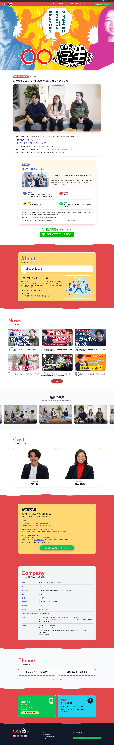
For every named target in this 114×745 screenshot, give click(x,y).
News (67, 4)
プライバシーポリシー (85, 4)
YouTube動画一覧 (78, 731)
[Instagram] (14, 736)
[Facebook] (18, 736)
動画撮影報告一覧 (78, 732)
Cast (45, 738)
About (54, 4)
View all (56, 381)
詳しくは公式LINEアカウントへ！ (58, 548)
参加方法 (61, 4)
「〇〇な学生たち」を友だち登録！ (102, 4)
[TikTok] (25, 736)
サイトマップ (77, 734)
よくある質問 (77, 729)
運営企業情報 (74, 4)
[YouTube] (21, 736)
